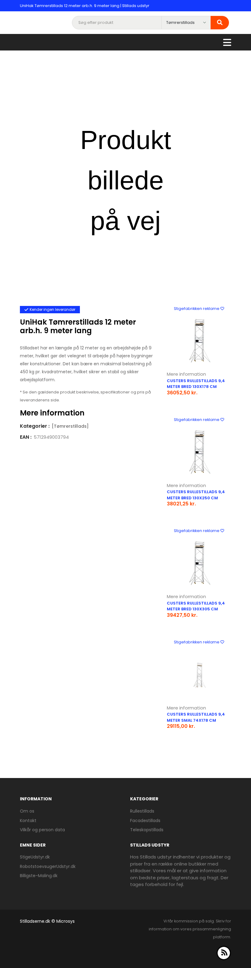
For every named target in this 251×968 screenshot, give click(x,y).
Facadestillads (145, 820)
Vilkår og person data (42, 830)
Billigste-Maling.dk (39, 876)
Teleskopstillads (146, 830)
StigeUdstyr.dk (35, 857)
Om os (27, 811)
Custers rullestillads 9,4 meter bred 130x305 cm (196, 606)
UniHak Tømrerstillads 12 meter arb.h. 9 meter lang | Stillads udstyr (84, 6)
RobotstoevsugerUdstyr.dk (48, 866)
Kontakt (28, 820)
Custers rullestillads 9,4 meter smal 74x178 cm (196, 717)
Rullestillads (142, 811)
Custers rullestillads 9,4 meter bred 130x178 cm (196, 384)
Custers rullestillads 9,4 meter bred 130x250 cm (196, 495)
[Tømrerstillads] (70, 426)
